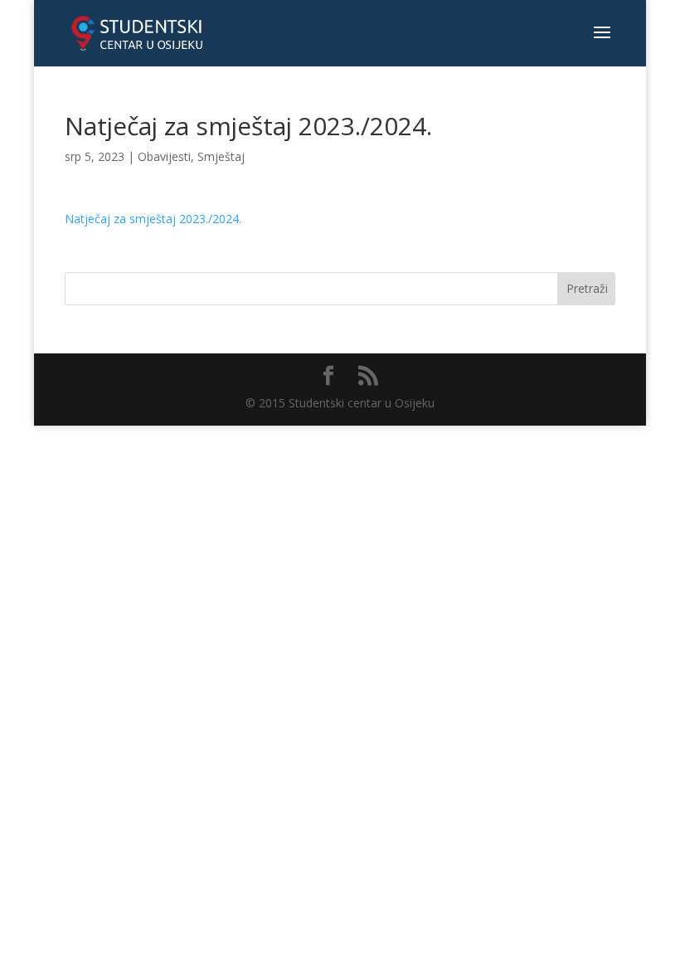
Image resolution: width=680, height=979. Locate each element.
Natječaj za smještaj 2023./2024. (153, 218)
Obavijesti (164, 156)
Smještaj (221, 156)
